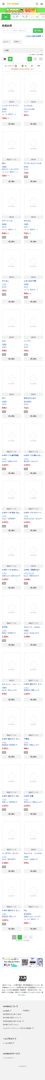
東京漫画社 (27, 401)
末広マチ (5, 169)
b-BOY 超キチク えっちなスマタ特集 (11, 910)
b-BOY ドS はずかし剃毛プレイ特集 (11, 570)
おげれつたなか (29, 518)
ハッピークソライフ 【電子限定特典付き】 (11, 106)
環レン (11, 916)
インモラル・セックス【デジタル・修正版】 (11, 853)
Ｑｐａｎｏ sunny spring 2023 (32, 627)
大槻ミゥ (5, 802)
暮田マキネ (33, 575)
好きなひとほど (30, 398)
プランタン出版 (29, 109)
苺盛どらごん (28, 916)
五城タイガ (11, 461)
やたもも (27, 221)
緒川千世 (11, 859)
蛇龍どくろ (33, 745)
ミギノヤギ (13, 169)
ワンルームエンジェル (32, 163)
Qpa (4, 163)
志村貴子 (11, 633)
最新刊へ (11, 114)
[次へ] (30, 937)
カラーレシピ (7, 221)
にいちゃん (28, 106)
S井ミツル (11, 690)
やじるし (5, 281)
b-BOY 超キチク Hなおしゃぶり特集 (11, 796)
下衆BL (27, 739)
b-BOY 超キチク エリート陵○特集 (33, 684)
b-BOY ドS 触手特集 (10, 455)
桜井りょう (36, 802)
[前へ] (14, 937)
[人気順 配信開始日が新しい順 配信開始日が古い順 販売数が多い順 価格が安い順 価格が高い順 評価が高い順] (23, 50)
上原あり (33, 859)
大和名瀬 (11, 518)
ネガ (4, 341)
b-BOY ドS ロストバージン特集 (33, 513)
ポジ (4, 398)
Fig (25, 910)
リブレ (4, 284)
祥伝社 (26, 167)
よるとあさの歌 (30, 281)
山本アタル (14, 575)
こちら (22, 995)
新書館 (4, 224)
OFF (38, 66)
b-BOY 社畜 (29, 796)
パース (36, 916)
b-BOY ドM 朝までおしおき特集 (11, 513)
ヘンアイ (27, 341)
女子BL (5, 627)
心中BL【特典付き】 (32, 570)
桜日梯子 (12, 745)
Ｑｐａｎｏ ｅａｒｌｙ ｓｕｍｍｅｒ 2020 (11, 684)
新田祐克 (27, 690)
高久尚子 (27, 461)
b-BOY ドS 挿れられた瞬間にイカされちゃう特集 (33, 455)
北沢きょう (27, 802)
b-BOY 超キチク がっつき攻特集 (11, 739)
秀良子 (4, 633)
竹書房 (4, 109)
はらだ (4, 111)
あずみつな (33, 633)
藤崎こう (34, 690)
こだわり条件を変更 (33, 36)
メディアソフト (29, 573)
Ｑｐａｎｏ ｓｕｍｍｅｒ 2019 (33, 853)
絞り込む (38, 31)
